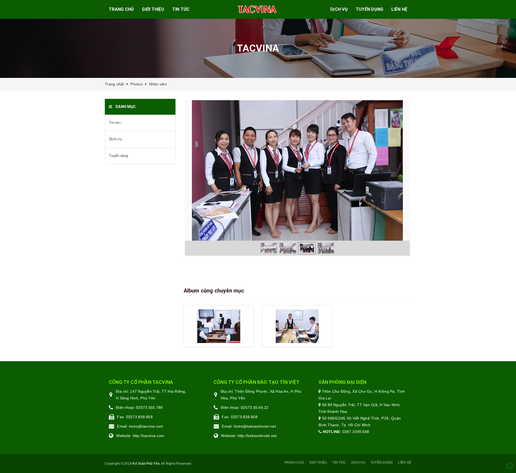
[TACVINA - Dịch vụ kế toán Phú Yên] (257, 9)
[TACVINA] (219, 326)
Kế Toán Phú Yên (145, 463)
